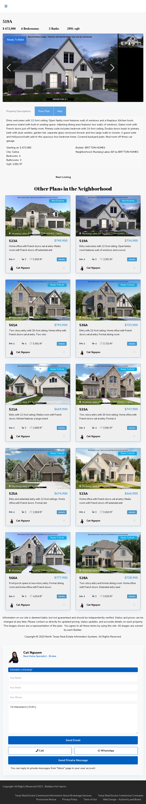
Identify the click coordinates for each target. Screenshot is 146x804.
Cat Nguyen (32, 652)
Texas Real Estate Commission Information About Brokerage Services (53, 795)
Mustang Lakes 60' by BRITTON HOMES (116, 152)
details (61, 259)
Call (41, 750)
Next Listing (63, 177)
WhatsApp (107, 750)
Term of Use (90, 799)
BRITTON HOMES (95, 147)
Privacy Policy (69, 799)
